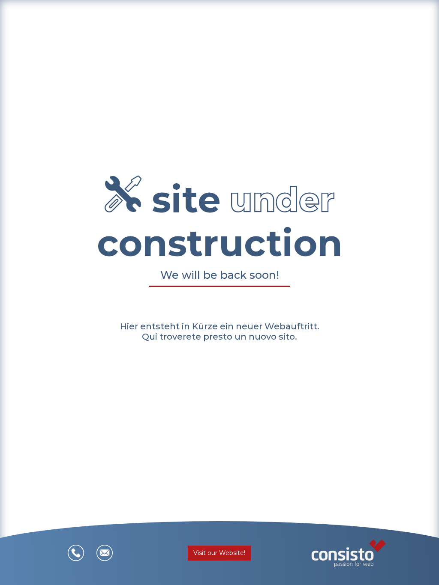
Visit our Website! (219, 553)
